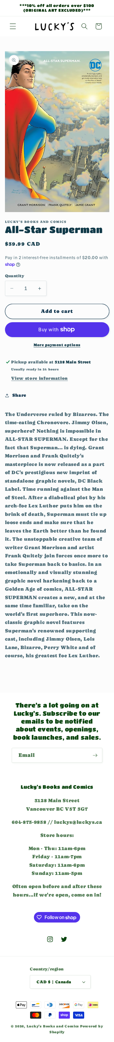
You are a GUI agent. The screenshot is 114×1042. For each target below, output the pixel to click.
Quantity (15, 275)
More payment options (57, 345)
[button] (13, 26)
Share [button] (19, 395)
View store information (39, 378)
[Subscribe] (95, 755)
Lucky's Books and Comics (53, 1026)
